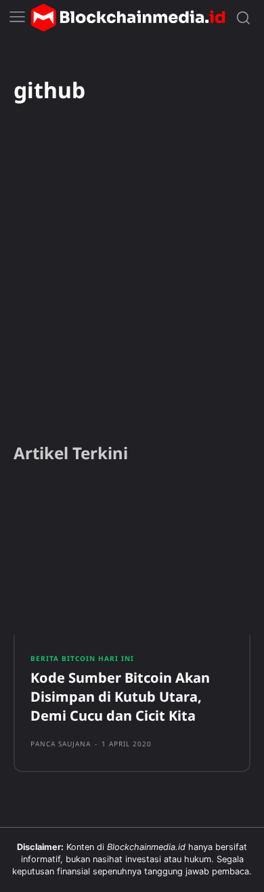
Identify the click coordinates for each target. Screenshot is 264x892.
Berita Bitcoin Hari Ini (82, 658)
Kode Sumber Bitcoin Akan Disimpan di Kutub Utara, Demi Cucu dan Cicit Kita (120, 696)
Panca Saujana (60, 743)
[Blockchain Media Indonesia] (127, 17)
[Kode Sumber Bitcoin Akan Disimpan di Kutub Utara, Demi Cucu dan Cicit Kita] (132, 559)
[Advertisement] (132, 291)
